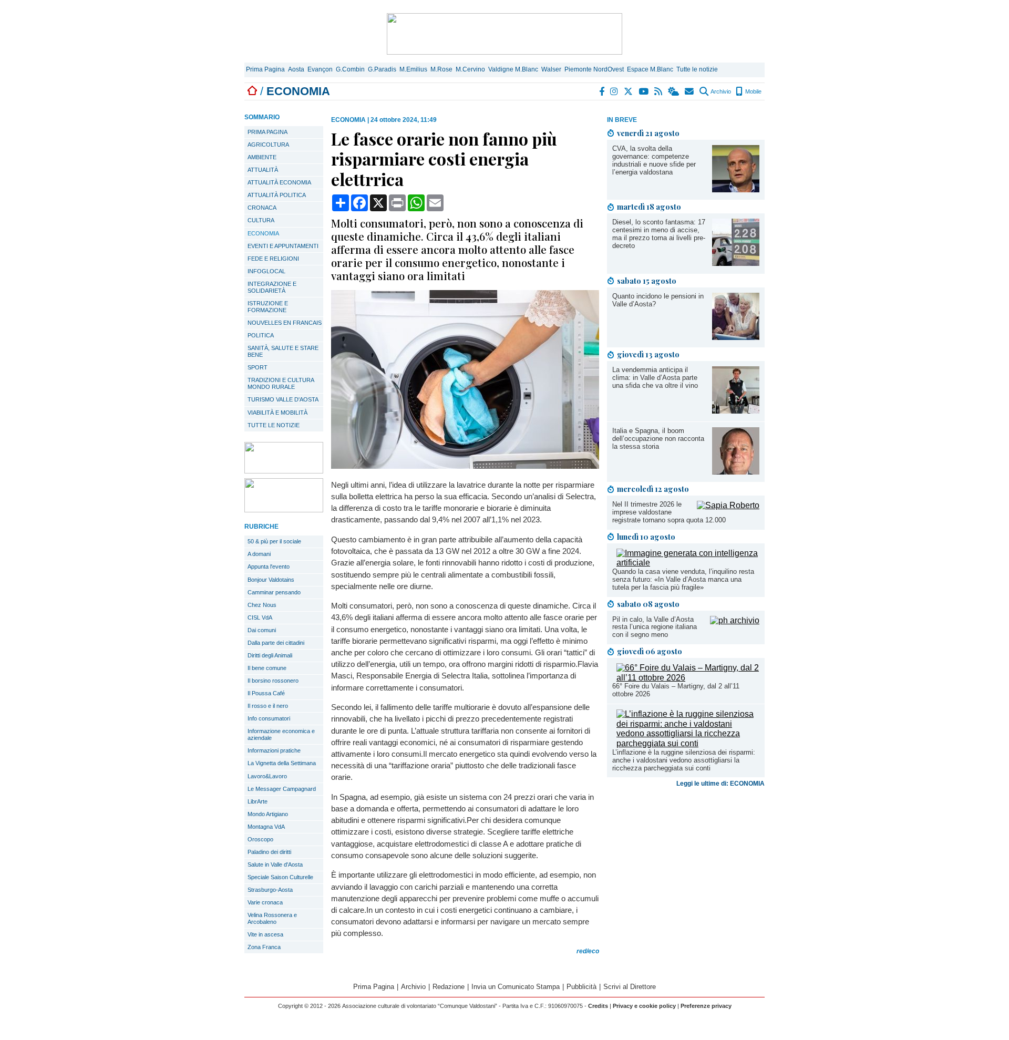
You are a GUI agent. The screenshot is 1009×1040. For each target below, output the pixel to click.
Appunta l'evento (269, 566)
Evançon (320, 69)
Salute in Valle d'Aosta (275, 864)
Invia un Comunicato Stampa (515, 987)
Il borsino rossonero (273, 680)
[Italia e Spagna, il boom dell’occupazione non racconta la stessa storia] (735, 471)
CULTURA (261, 220)
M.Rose (441, 69)
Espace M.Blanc (650, 69)
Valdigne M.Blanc (513, 69)
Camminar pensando (274, 592)
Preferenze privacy (706, 1006)
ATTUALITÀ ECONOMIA (279, 182)
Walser (551, 69)
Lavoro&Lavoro (267, 776)
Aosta (296, 69)
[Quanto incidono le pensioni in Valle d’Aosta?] (735, 337)
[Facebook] (602, 91)
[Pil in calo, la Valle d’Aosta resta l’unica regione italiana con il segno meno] (734, 620)
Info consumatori (269, 718)
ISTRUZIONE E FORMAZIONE (268, 306)
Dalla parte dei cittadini (276, 643)
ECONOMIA (263, 233)
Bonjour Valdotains (271, 579)
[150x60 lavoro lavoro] (283, 470)
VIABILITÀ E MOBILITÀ (277, 412)
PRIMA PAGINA (267, 132)
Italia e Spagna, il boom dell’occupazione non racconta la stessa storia (658, 438)
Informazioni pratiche (274, 750)
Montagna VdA (266, 826)
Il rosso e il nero (268, 706)
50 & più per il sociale (274, 541)
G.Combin (350, 69)
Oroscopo (260, 839)
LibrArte (257, 801)
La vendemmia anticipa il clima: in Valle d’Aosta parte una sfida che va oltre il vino (655, 377)
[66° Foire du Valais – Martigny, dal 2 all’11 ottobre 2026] (687, 677)
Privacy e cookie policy (644, 1006)
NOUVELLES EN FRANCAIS (285, 323)
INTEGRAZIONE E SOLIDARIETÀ (272, 287)
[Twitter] (629, 91)
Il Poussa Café (266, 693)
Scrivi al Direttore (629, 987)
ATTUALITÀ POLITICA (277, 195)
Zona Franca (264, 947)
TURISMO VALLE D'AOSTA (283, 399)
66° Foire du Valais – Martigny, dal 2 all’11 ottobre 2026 (675, 690)
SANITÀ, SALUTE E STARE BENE (283, 351)
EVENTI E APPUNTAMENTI (283, 246)
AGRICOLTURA (268, 144)
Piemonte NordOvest (594, 69)
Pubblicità (581, 987)
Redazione (449, 987)
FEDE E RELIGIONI (273, 258)
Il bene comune (267, 668)
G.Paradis (382, 69)
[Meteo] (674, 91)
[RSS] (658, 91)
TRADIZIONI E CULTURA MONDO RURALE (281, 383)
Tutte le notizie (697, 69)
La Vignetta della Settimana (282, 763)
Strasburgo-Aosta (270, 890)
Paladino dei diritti (269, 852)
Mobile (752, 91)
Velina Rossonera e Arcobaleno (272, 918)
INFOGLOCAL (266, 271)
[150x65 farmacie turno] (283, 509)
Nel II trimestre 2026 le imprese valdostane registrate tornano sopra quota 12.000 (669, 512)
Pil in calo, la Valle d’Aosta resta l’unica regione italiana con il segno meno (654, 627)
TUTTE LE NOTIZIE (274, 425)
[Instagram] (614, 91)
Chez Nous (262, 605)
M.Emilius (413, 69)
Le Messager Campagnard (282, 789)
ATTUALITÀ (263, 170)
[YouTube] (644, 91)
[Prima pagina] (252, 91)
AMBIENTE (262, 157)
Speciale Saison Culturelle (280, 877)
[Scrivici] (690, 91)
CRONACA (262, 207)
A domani (259, 554)
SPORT (257, 367)
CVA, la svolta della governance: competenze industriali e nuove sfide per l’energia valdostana (654, 160)
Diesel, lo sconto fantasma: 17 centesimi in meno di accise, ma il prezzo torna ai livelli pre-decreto (658, 234)
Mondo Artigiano (268, 814)
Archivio (720, 91)
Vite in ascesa (265, 934)
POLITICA (261, 335)
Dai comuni (262, 630)
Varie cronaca (265, 902)
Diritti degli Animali (270, 655)
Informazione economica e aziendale (281, 734)
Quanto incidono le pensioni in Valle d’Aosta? (658, 300)
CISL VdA (260, 617)
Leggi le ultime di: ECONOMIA (720, 783)
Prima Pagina (265, 69)
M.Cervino (470, 69)
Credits (598, 1006)
